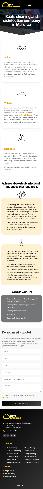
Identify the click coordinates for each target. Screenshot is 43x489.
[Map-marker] (14, 435)
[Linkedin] (7, 435)
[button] (30, 5)
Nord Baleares (26, 115)
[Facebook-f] (4, 435)
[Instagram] (11, 435)
